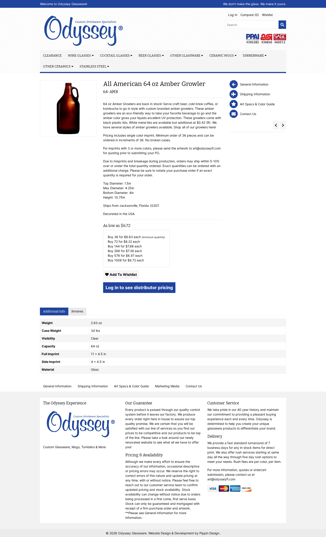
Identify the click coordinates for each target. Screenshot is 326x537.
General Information (57, 386)
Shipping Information (93, 386)
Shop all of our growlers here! (195, 127)
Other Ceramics (57, 66)
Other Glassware (185, 56)
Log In (232, 15)
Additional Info (54, 311)
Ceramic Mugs (221, 56)
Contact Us (194, 386)
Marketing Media (167, 386)
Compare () (249, 15)
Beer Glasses (150, 56)
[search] (282, 24)
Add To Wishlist (123, 274)
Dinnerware (253, 56)
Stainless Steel (93, 66)
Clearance (52, 56)
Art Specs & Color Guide (131, 386)
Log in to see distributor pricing (139, 287)
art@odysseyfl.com (207, 148)
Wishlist (267, 15)
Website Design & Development (171, 533)
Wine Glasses (79, 56)
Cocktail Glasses (115, 56)
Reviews (77, 311)
